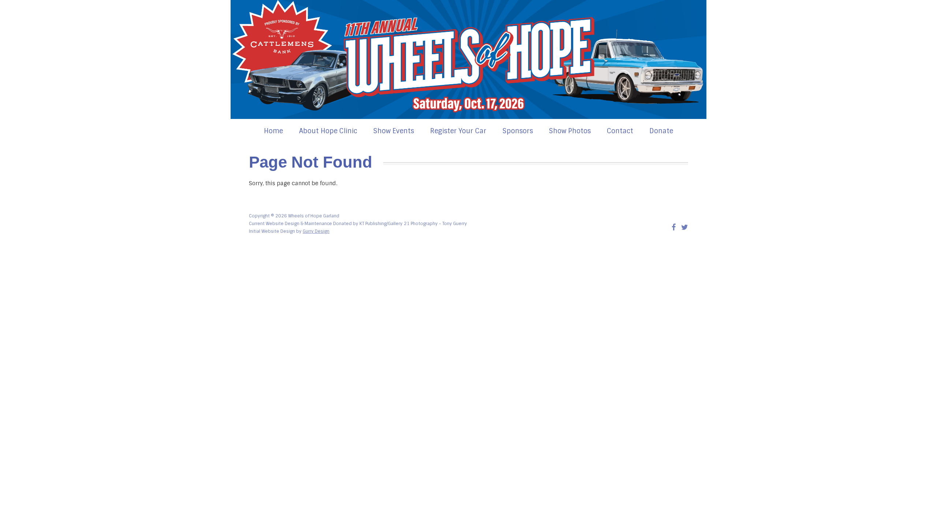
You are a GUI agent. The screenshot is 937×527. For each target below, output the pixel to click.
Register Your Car (458, 131)
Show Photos (570, 131)
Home (273, 131)
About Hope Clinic (328, 131)
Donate (661, 131)
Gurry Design (316, 231)
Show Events (393, 131)
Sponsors (518, 131)
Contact (620, 131)
